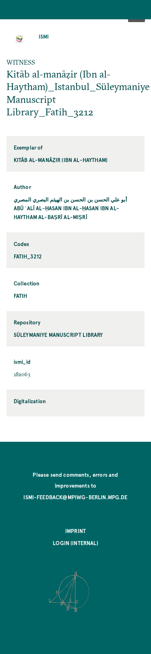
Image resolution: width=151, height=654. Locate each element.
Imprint (75, 531)
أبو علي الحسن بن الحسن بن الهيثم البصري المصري (70, 199)
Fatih (20, 295)
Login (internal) (75, 543)
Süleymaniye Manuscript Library (58, 334)
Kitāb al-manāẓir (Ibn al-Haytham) (61, 160)
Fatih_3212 (28, 256)
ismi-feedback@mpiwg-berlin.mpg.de (75, 497)
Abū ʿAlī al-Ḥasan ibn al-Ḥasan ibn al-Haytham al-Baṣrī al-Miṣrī (66, 212)
